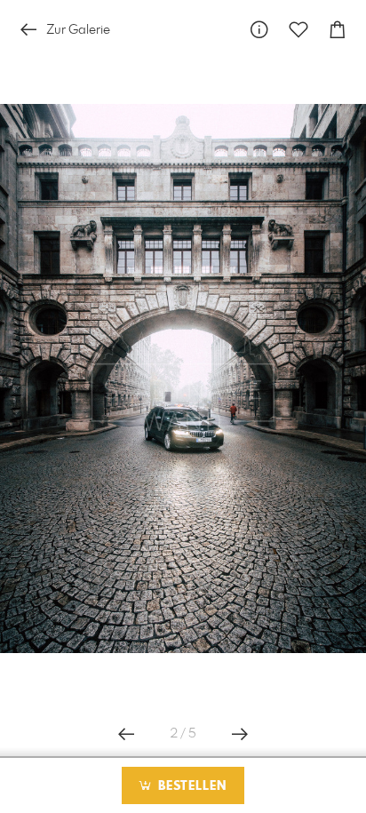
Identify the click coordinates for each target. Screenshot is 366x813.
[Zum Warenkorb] (337, 30)
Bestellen (190, 786)
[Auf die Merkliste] (298, 30)
